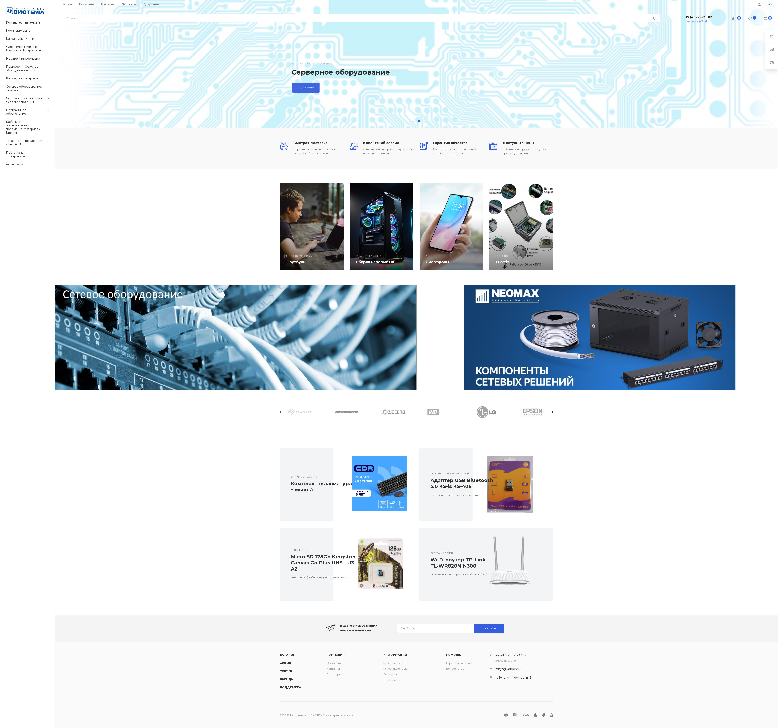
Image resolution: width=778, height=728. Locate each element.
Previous (281, 412)
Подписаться (489, 628)
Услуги (286, 671)
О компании (335, 663)
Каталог (287, 654)
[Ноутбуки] (312, 226)
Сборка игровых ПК (375, 262)
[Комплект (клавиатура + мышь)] (373, 484)
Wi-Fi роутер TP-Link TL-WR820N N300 (458, 563)
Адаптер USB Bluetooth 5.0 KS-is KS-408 (461, 483)
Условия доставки (395, 668)
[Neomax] (597, 337)
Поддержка (290, 687)
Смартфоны (437, 262)
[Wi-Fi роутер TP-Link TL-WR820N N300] (513, 564)
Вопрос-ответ (456, 668)
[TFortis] (521, 226)
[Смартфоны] (451, 226)
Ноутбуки (296, 262)
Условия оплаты (394, 663)
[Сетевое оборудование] (236, 337)
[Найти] (655, 18)
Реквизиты (390, 674)
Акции (285, 663)
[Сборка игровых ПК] (381, 226)
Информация (395, 654)
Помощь (454, 654)
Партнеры (334, 674)
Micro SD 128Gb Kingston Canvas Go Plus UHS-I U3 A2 (323, 563)
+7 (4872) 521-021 (700, 17)
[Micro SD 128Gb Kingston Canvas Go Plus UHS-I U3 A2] (373, 564)
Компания (336, 654)
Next (552, 412)
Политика (390, 680)
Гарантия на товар (459, 663)
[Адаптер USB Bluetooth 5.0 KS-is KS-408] (513, 484)
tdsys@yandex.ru (509, 669)
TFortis (502, 262)
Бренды (287, 679)
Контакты (333, 668)
